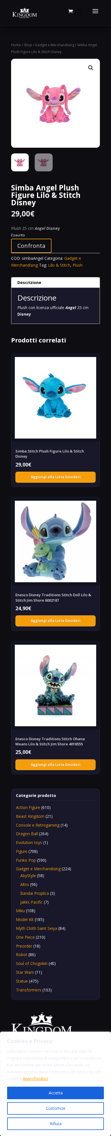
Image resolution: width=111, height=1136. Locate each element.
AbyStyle (28, 875)
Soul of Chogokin (32, 963)
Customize (55, 1108)
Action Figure (28, 807)
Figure (21, 851)
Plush (78, 265)
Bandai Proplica (34, 893)
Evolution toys (29, 842)
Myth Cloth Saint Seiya (36, 928)
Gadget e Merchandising (54, 44)
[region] (55, 1084)
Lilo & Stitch (59, 265)
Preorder (24, 946)
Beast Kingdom (30, 816)
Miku (20, 910)
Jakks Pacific (31, 902)
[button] (91, 68)
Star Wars (25, 972)
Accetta (56, 1093)
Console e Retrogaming (37, 825)
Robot (21, 954)
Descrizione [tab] (29, 282)
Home (16, 44)
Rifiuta (55, 1123)
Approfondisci (35, 1078)
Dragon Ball (27, 833)
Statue (22, 981)
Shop (28, 44)
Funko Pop (26, 860)
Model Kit (25, 919)
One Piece (25, 937)
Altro (24, 884)
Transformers (28, 990)
